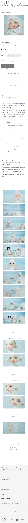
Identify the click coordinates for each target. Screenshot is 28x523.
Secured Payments (5, 489)
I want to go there (5, 479)
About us (3, 494)
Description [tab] (9, 73)
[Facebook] (13, 512)
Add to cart (8, 66)
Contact (3, 487)
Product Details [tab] (17, 73)
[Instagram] (15, 512)
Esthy (15, 149)
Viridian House (17, 146)
